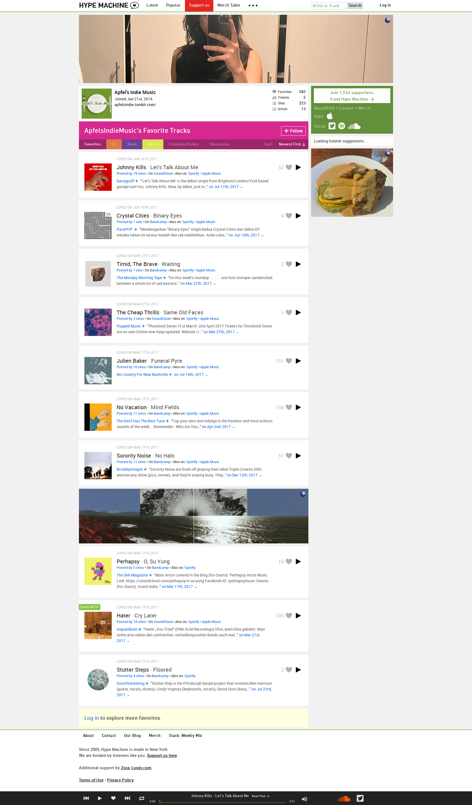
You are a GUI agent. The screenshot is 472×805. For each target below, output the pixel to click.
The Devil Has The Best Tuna (141, 420)
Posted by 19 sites (131, 173)
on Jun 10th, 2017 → (246, 235)
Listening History (184, 144)
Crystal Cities (133, 215)
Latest (152, 6)
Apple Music (211, 173)
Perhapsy (128, 561)
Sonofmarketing (130, 683)
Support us (199, 6)
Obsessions (220, 144)
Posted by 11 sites (131, 461)
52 (281, 167)
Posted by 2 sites (130, 318)
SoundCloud (163, 173)
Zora (125, 767)
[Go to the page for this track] (98, 177)
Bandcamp (158, 221)
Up (114, 144)
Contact (346, 108)
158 (280, 407)
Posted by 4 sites (130, 675)
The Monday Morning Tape (139, 277)
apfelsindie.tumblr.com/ (135, 104)
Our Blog (132, 736)
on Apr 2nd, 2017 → (218, 426)
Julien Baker (132, 360)
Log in (385, 6)
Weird (153, 144)
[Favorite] (289, 167)
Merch (364, 108)
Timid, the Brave (137, 264)
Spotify (193, 173)
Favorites (92, 144)
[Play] (298, 167)
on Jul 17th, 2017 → (226, 186)
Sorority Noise (134, 455)
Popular (173, 6)
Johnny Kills (201, 796)
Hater (123, 615)
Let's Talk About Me (232, 796)
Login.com (141, 767)
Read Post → (260, 796)
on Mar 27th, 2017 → (198, 283)
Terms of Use (91, 780)
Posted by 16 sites (131, 366)
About (88, 736)
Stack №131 (89, 607)
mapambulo (127, 629)
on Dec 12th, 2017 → (244, 475)
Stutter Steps (133, 669)
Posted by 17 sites (131, 413)
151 (280, 360)
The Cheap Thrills (138, 312)
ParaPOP (125, 229)
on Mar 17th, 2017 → (179, 586)
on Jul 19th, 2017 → (191, 374)
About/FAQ (324, 108)
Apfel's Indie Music (135, 92)
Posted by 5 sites (130, 567)
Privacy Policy (120, 780)
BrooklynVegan (130, 469)
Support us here (162, 755)
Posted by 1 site (129, 221)
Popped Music (129, 326)
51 (281, 455)
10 (281, 561)
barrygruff (125, 180)
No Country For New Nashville (142, 374)
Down (132, 144)
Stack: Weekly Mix (185, 736)
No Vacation (132, 407)
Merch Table (228, 6)
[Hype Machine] (110, 5)
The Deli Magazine (132, 575)
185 (280, 615)
